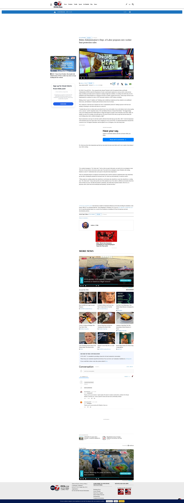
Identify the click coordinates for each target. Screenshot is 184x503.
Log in (127, 366)
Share (95, 4)
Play (91, 4)
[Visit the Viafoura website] (131, 445)
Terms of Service (76, 483)
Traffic (75, 4)
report (131, 398)
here (106, 361)
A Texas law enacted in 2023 (85, 205)
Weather (70, 4)
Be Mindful (86, 4)
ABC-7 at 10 (69, 12)
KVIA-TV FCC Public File (78, 487)
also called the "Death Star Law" (125, 207)
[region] (106, 406)
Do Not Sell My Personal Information (80, 490)
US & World (91, 214)
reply (85, 398)
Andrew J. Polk (83, 83)
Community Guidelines (77, 485)
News (65, 4)
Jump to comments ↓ (83, 218)
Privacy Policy (83, 483)
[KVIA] (58, 4)
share (128, 398)
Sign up (131, 366)
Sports (80, 4)
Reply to (88, 403)
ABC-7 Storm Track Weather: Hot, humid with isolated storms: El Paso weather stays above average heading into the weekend (63, 75)
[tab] (84, 376)
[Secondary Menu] (52, 4)
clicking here (128, 358)
